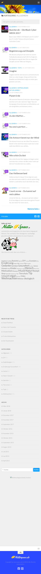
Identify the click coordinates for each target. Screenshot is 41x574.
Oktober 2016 (7, 429)
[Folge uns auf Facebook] (35, 216)
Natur (28, 270)
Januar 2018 (7, 411)
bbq (19, 261)
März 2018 (6, 406)
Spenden (8, 273)
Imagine (13, 71)
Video (23, 276)
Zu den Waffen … (17, 115)
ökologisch (29, 278)
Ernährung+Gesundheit (10, 367)
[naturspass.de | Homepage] (2, 2)
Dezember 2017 (8, 415)
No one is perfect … (18, 126)
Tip (30, 273)
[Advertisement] (20, 299)
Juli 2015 (6, 451)
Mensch (29, 268)
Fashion (21, 263)
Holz (8, 268)
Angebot (4, 261)
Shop (3, 273)
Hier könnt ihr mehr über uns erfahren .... (14, 252)
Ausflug (9, 261)
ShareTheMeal (7, 322)
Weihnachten (9, 278)
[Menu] (38, 2)
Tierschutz (23, 273)
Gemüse (14, 266)
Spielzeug (13, 273)
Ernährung (7, 263)
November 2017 (8, 420)
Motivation (6, 270)
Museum (15, 271)
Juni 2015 (6, 456)
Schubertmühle (8, 332)
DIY (24, 260)
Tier (17, 273)
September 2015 (8, 442)
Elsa (38, 261)
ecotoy (27, 261)
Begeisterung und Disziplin (21, 51)
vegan (12, 275)
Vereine (18, 276)
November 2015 (8, 433)
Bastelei (15, 261)
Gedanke (6, 265)
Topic (20, 68)
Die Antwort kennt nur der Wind (24, 137)
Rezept (35, 270)
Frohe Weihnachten (9, 336)
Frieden (29, 263)
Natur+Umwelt (14, 90)
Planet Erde (14, 95)
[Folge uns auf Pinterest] (38, 216)
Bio (21, 261)
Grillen (31, 266)
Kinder (13, 268)
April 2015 (6, 461)
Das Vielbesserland (18, 173)
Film (25, 263)
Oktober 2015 (7, 438)
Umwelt (5, 275)
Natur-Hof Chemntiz (9, 327)
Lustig (23, 268)
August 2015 (7, 447)
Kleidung (19, 268)
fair (18, 263)
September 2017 (8, 424)
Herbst (35, 266)
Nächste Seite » (34, 209)
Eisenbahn (32, 261)
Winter (21, 278)
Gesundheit (23, 265)
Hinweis (4, 268)
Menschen (36, 268)
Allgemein (13, 26)
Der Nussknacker (8, 341)
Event (15, 263)
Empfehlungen (23, 88)
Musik (21, 270)
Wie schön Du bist (17, 155)
